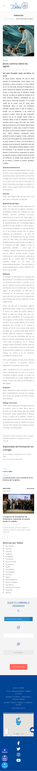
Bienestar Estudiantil (17, 691)
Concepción (10, 559)
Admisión (21, 688)
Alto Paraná (9, 546)
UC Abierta (17, 697)
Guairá (8, 567)
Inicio (5, 18)
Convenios (15, 699)
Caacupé (8, 551)
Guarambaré (10, 569)
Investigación (28, 702)
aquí (7, 459)
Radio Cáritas (4, 759)
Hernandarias (10, 572)
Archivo (8, 691)
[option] (18, 513)
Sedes (13, 708)
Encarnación (10, 564)
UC (3, 69)
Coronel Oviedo (11, 562)
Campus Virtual (25, 697)
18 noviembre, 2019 (9, 69)
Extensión (18, 705)
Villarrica (8, 593)
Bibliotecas (9, 697)
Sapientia (22, 699)
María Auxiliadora (11, 580)
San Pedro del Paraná (13, 587)
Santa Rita (9, 590)
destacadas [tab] (30, 488)
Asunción (9, 549)
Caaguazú (9, 554)
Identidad (11, 18)
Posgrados (20, 702)
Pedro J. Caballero (12, 582)
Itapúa (8, 577)
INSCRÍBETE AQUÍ (18, 667)
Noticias (15, 688)
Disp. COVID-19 (21, 708)
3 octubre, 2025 (15, 524)
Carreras (13, 702)
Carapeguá (9, 556)
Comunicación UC (7, 524)
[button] (32, 729)
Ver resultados (18, 652)
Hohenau (9, 574)
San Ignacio (9, 585)
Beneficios (4, 752)
